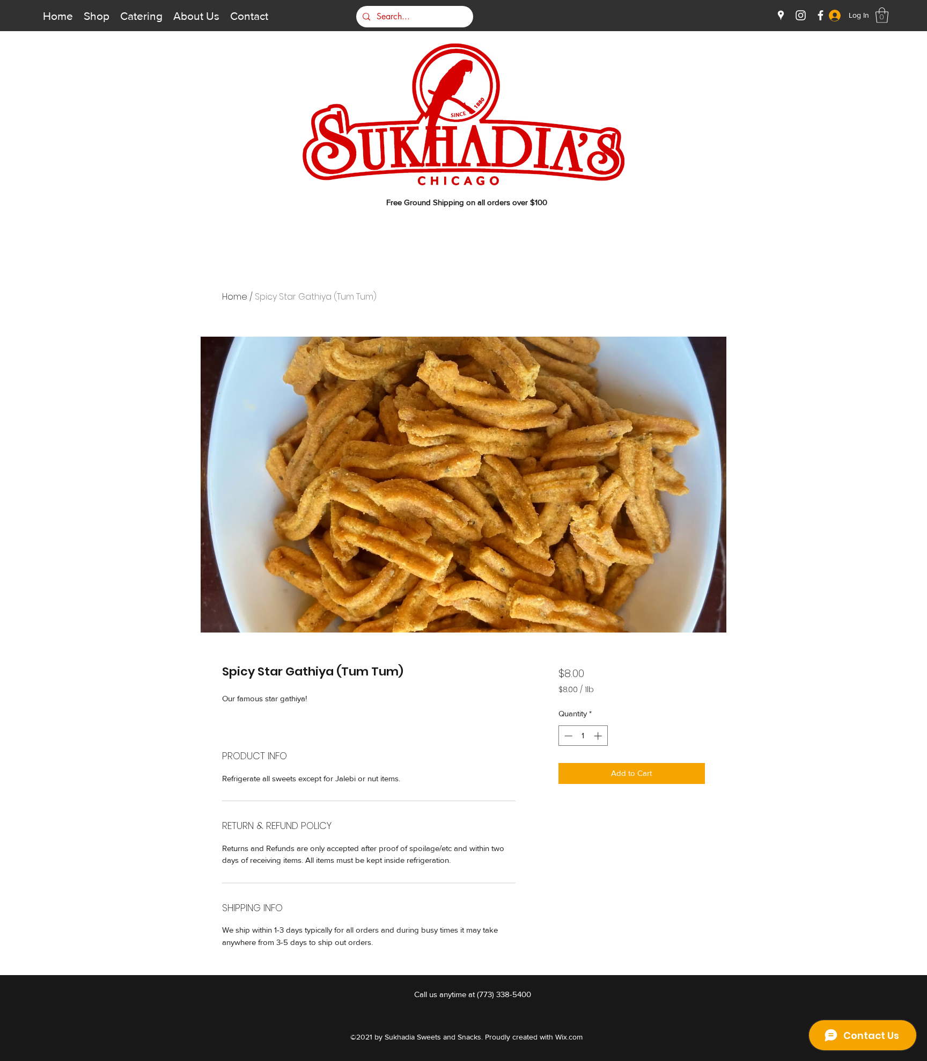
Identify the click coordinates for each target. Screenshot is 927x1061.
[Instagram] (800, 15)
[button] (882, 15)
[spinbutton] (583, 736)
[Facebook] (820, 15)
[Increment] (599, 736)
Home (234, 296)
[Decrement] (567, 736)
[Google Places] (781, 15)
